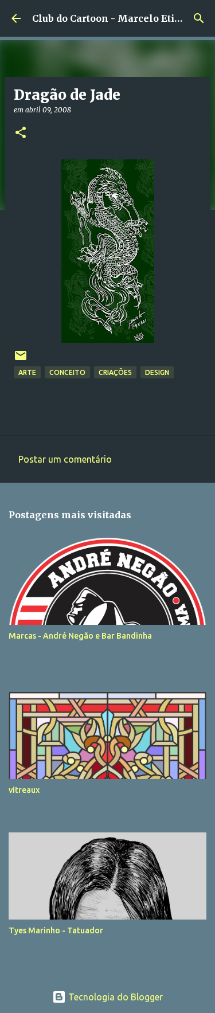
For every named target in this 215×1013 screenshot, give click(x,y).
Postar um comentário (65, 459)
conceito (67, 372)
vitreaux (24, 790)
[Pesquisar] (199, 18)
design (157, 372)
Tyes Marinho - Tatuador (56, 930)
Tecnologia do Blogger (114, 997)
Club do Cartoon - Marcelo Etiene (112, 18)
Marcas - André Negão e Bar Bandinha (80, 635)
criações (115, 372)
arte (27, 372)
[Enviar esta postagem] (21, 359)
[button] (21, 133)
